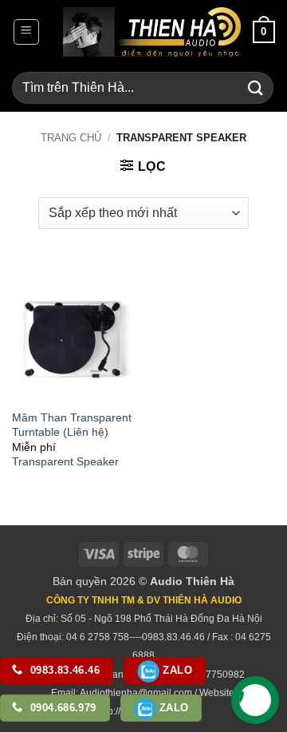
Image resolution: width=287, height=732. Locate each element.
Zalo (175, 670)
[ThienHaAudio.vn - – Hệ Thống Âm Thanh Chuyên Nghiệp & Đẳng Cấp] (152, 32)
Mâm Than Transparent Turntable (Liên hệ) (72, 425)
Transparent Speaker (65, 462)
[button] (26, 32)
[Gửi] (256, 87)
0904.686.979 (61, 708)
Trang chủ (71, 138)
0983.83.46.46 (63, 670)
